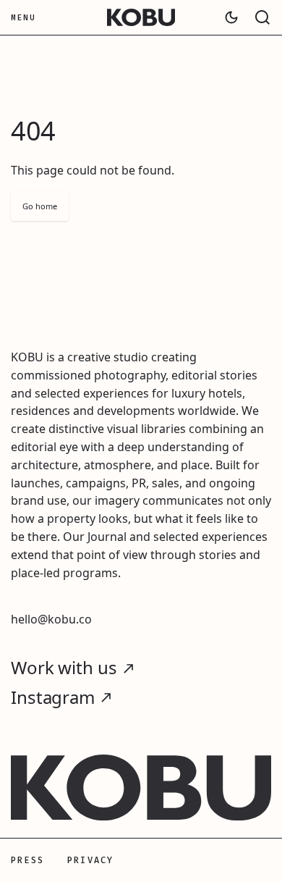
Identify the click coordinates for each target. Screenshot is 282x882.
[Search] (262, 17)
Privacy (90, 860)
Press (27, 860)
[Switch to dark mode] (231, 17)
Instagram (53, 697)
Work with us (64, 668)
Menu (23, 17)
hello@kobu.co (51, 619)
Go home (39, 206)
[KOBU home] (141, 17)
